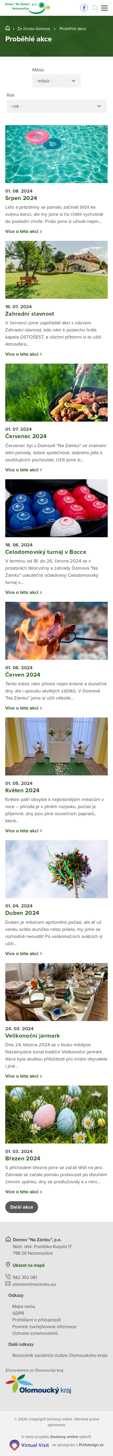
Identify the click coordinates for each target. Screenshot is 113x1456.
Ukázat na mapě (29, 1265)
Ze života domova (33, 28)
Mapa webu (23, 1306)
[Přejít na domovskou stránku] (27, 8)
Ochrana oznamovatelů (35, 1333)
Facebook (84, 8)
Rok (10, 95)
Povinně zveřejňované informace (44, 1327)
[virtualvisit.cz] (29, 1445)
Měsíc (38, 70)
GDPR (18, 1313)
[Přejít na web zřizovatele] (56, 1384)
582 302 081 (25, 1277)
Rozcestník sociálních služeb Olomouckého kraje (59, 1355)
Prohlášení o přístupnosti (36, 1320)
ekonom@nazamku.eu (34, 1284)
